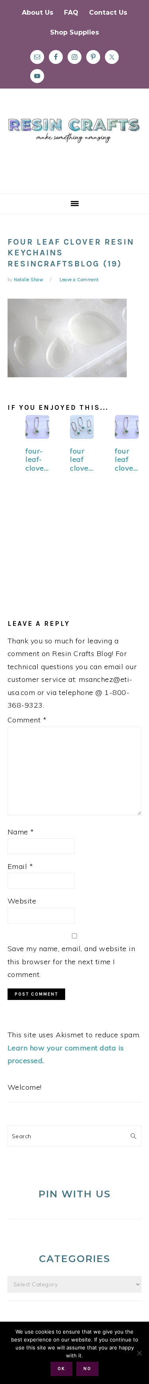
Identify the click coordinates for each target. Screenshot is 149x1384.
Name (21, 831)
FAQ (71, 12)
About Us (37, 12)
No (87, 1368)
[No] (139, 1353)
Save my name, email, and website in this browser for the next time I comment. (71, 961)
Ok (61, 1368)
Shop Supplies (74, 32)
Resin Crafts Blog (74, 148)
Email (20, 866)
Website (22, 900)
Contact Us (108, 12)
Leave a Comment (79, 279)
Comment (27, 719)
